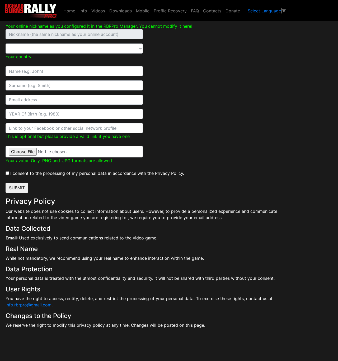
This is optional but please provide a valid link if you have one (68, 136)
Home (69, 10)
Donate (233, 10)
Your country (18, 56)
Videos (98, 10)
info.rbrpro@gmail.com (28, 304)
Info (83, 10)
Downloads (120, 10)
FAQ (195, 10)
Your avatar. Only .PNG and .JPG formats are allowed (59, 160)
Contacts (212, 10)
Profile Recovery (170, 10)
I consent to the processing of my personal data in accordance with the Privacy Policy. (97, 173)
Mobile (142, 10)
